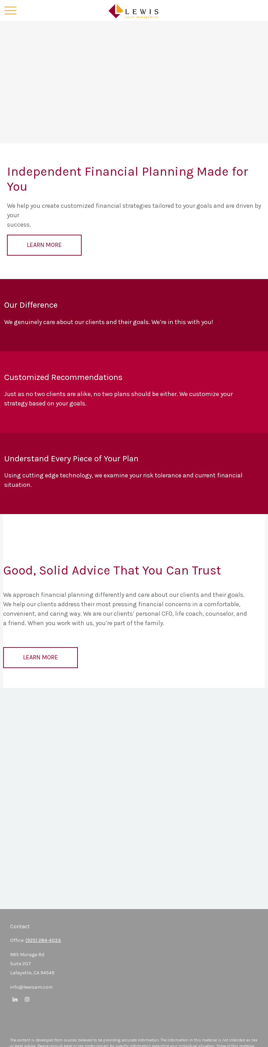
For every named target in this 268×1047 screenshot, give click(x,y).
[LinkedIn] (15, 999)
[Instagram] (27, 999)
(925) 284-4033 (43, 940)
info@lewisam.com (31, 987)
